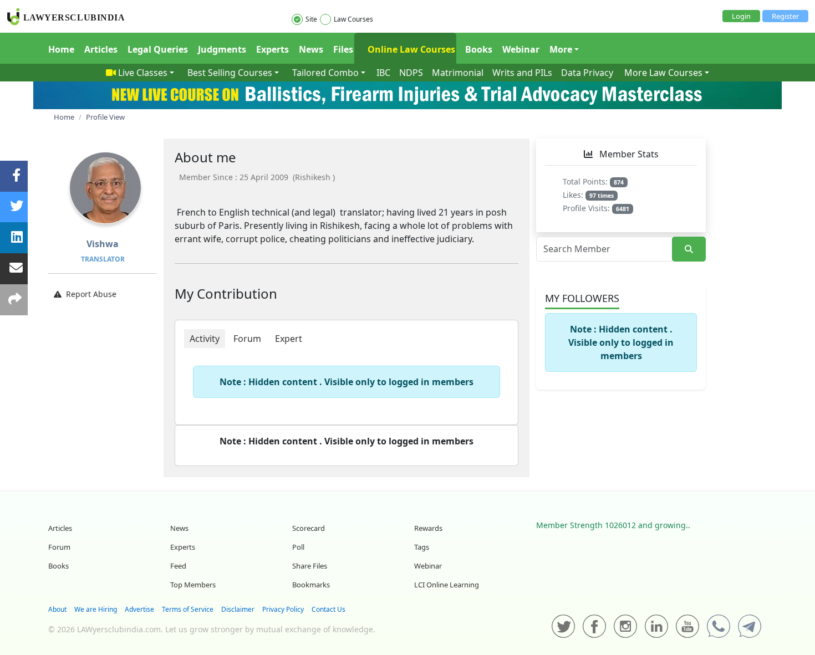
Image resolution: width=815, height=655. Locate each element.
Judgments (222, 49)
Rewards (428, 528)
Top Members (193, 585)
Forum (59, 547)
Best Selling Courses (229, 72)
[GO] (689, 249)
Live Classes (142, 72)
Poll (298, 547)
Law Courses (353, 19)
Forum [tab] (247, 338)
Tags (421, 547)
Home (61, 49)
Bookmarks (311, 585)
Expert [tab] (288, 338)
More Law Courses (663, 72)
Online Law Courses (410, 49)
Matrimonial (457, 72)
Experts (272, 49)
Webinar (520, 49)
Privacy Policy (283, 609)
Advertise (139, 609)
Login (741, 16)
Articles (101, 49)
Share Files (309, 566)
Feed (178, 566)
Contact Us (328, 609)
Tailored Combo (325, 72)
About (57, 609)
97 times (601, 195)
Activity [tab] (205, 338)
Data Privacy (587, 72)
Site (311, 19)
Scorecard (308, 528)
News (311, 49)
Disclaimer (237, 609)
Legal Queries (158, 49)
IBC (383, 72)
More (560, 49)
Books (478, 49)
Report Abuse (91, 294)
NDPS (411, 72)
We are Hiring (95, 609)
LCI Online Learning (446, 585)
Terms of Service (187, 609)
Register (785, 16)
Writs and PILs (522, 72)
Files (343, 49)
